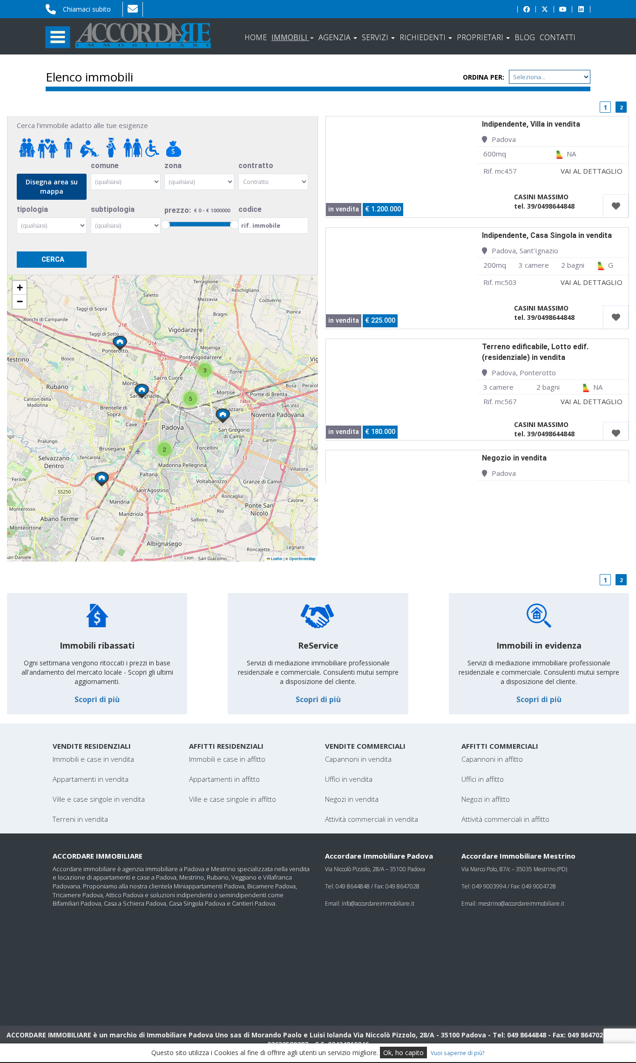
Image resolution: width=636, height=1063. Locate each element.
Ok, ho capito (403, 1052)
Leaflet (276, 558)
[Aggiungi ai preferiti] (616, 206)
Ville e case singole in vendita (99, 799)
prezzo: (177, 210)
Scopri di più (97, 699)
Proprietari (481, 37)
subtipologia (113, 209)
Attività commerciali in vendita (371, 819)
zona (173, 165)
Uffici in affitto (482, 779)
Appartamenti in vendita (91, 779)
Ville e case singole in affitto (232, 799)
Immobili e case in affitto (227, 759)
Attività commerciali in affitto (505, 819)
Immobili (290, 37)
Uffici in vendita (348, 779)
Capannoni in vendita (358, 759)
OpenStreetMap (302, 558)
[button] (120, 343)
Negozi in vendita (352, 799)
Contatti (557, 37)
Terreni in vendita (80, 819)
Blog (524, 37)
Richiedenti (423, 37)
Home (255, 37)
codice (250, 209)
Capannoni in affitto (492, 759)
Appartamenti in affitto (224, 779)
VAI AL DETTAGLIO (591, 171)
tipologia (32, 209)
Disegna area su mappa (52, 186)
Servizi (376, 37)
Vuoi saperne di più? (458, 1052)
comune (105, 165)
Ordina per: (483, 77)
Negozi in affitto (485, 799)
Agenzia (335, 37)
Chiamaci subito (87, 9)
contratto (255, 165)
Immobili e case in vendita (93, 759)
